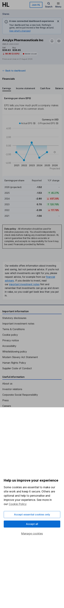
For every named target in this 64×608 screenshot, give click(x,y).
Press (5, 400)
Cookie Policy (18, 504)
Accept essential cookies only (32, 514)
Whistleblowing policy (14, 351)
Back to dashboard (15, 70)
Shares (5, 13)
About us (7, 383)
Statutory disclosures (14, 318)
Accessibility (9, 345)
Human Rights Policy (14, 362)
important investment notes (24, 284)
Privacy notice (10, 340)
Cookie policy (10, 334)
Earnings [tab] (6, 88)
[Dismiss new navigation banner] (58, 21)
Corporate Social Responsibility (20, 394)
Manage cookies (32, 533)
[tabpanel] (32, 157)
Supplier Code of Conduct (17, 368)
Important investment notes (18, 323)
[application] (32, 144)
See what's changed (19, 31)
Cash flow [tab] (45, 88)
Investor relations (12, 389)
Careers (6, 405)
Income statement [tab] (25, 88)
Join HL (36, 4)
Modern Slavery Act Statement (20, 357)
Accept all (32, 524)
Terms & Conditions (13, 329)
